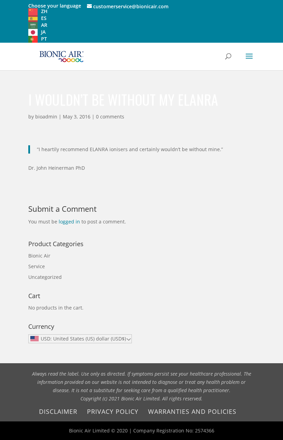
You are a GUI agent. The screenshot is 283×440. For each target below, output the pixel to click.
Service (36, 266)
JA (43, 32)
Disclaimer (58, 411)
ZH (44, 11)
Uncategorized (45, 277)
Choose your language (54, 5)
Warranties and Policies (192, 411)
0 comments (110, 116)
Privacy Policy (112, 411)
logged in (69, 221)
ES (44, 18)
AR (44, 25)
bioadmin (46, 116)
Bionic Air (39, 255)
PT (44, 38)
